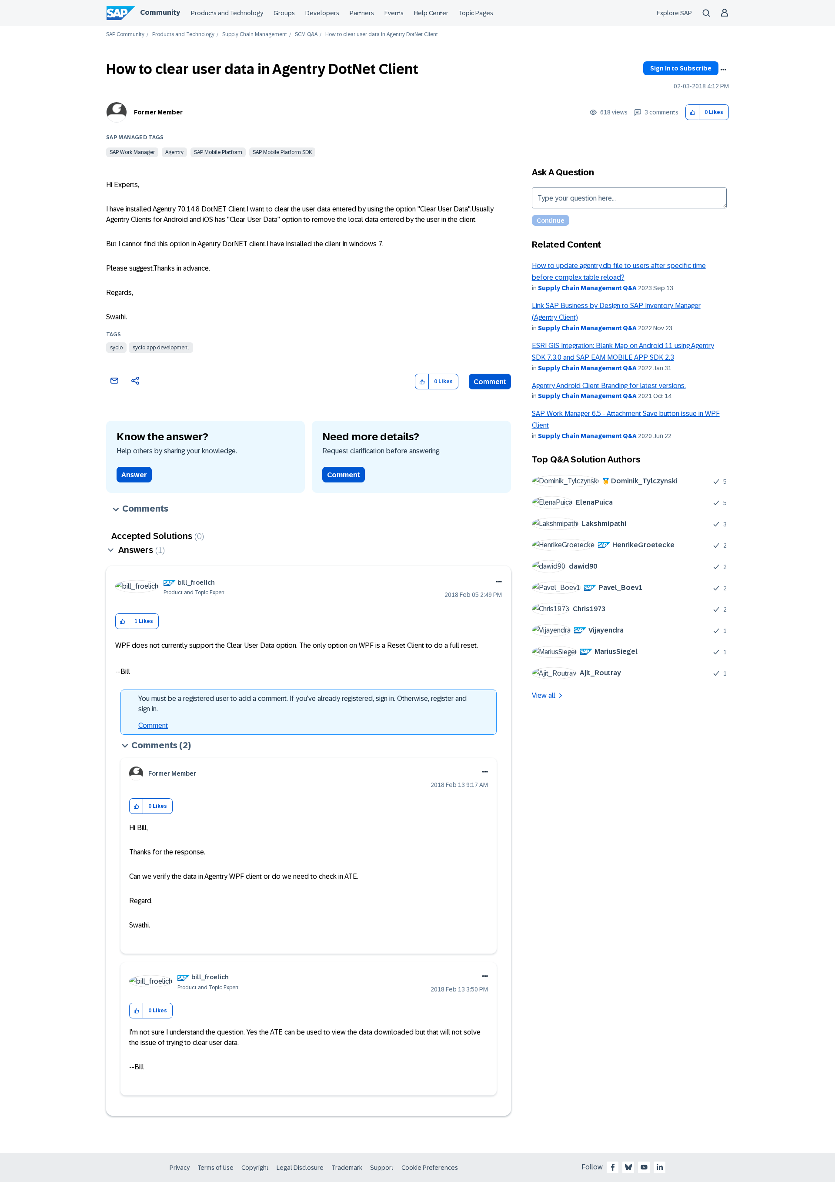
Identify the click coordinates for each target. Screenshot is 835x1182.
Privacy (180, 1167)
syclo (116, 348)
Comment (490, 381)
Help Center (431, 13)
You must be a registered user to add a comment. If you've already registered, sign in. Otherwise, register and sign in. (302, 704)
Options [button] (723, 69)
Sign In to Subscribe (680, 68)
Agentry (174, 152)
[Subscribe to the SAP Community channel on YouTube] (644, 1167)
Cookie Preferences (429, 1167)
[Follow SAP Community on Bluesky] (628, 1167)
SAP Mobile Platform (218, 152)
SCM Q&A (306, 34)
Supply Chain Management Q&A (587, 288)
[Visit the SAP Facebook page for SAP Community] (612, 1167)
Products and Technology (227, 13)
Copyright (255, 1167)
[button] (692, 112)
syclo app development (161, 348)
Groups (284, 13)
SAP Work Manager (132, 152)
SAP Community (125, 34)
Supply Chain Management (254, 34)
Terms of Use (215, 1167)
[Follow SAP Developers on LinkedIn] (659, 1167)
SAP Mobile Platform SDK (282, 152)
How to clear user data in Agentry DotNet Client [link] (381, 34)
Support (382, 1167)
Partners (362, 13)
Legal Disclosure (300, 1167)
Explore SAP (674, 13)
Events (394, 13)
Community (160, 12)
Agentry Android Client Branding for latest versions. (609, 385)
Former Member (158, 112)
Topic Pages (476, 13)
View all (543, 695)
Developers (322, 13)
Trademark (346, 1167)
